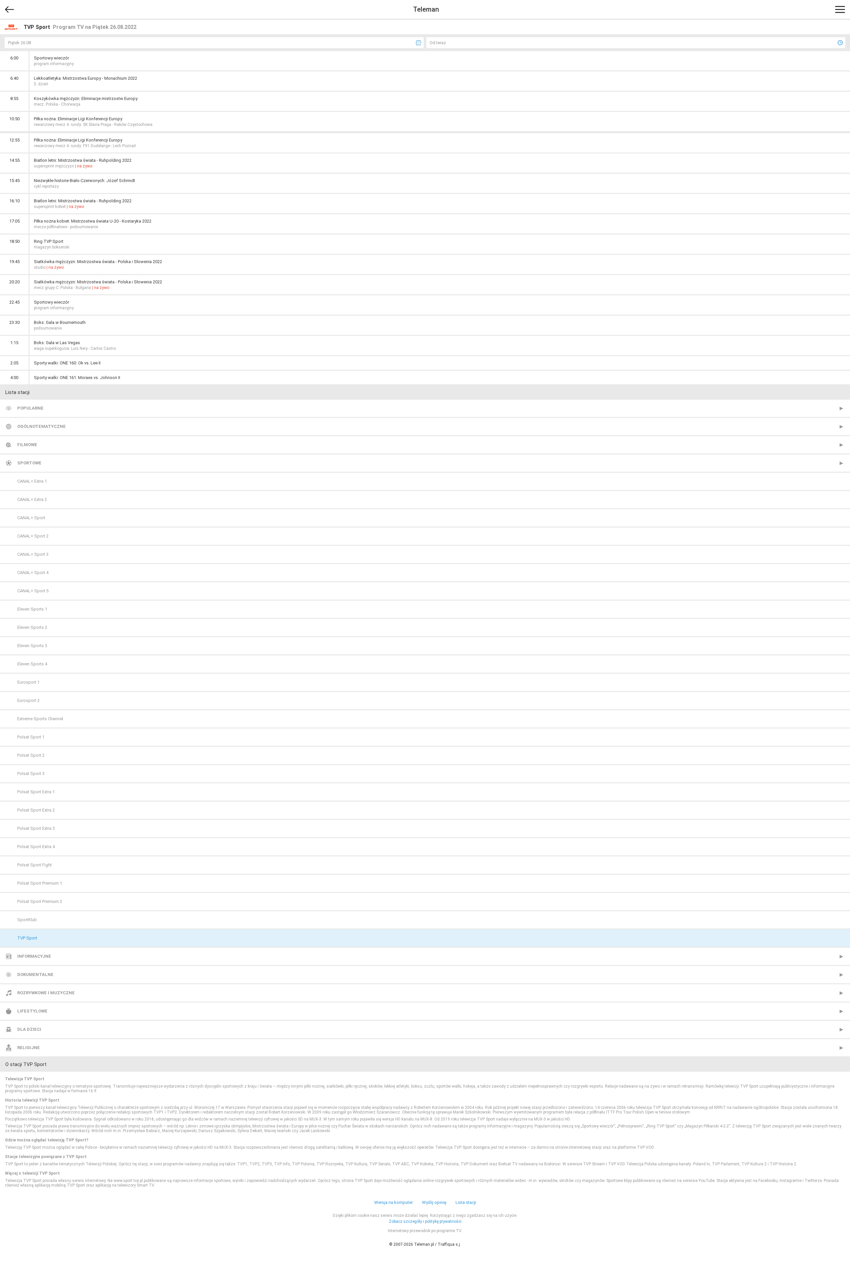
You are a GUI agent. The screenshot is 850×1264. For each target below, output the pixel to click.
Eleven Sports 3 (32, 645)
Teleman (426, 9)
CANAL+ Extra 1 (32, 481)
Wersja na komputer (393, 1202)
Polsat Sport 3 (30, 773)
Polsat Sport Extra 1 (36, 791)
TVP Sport (27, 937)
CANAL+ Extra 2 (32, 499)
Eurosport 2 (28, 700)
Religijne (28, 1047)
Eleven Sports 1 (32, 609)
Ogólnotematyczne (41, 426)
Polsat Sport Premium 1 (39, 883)
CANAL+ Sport (31, 517)
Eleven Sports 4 (32, 663)
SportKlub (27, 919)
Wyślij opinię (434, 1202)
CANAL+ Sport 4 (32, 572)
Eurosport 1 (28, 682)
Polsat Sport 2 (30, 755)
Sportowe (29, 462)
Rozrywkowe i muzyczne (46, 992)
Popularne (30, 408)
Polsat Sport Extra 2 (36, 810)
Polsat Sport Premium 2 (39, 901)
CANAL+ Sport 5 (32, 590)
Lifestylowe (32, 1011)
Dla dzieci (29, 1029)
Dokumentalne (35, 974)
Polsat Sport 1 (30, 736)
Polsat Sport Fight (34, 864)
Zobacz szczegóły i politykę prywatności (425, 1221)
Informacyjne (34, 956)
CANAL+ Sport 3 (32, 554)
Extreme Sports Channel (40, 718)
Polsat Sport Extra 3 (36, 828)
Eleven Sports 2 (32, 627)
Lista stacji (466, 1202)
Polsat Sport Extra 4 (36, 846)
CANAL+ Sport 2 (32, 536)
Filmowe (27, 444)
